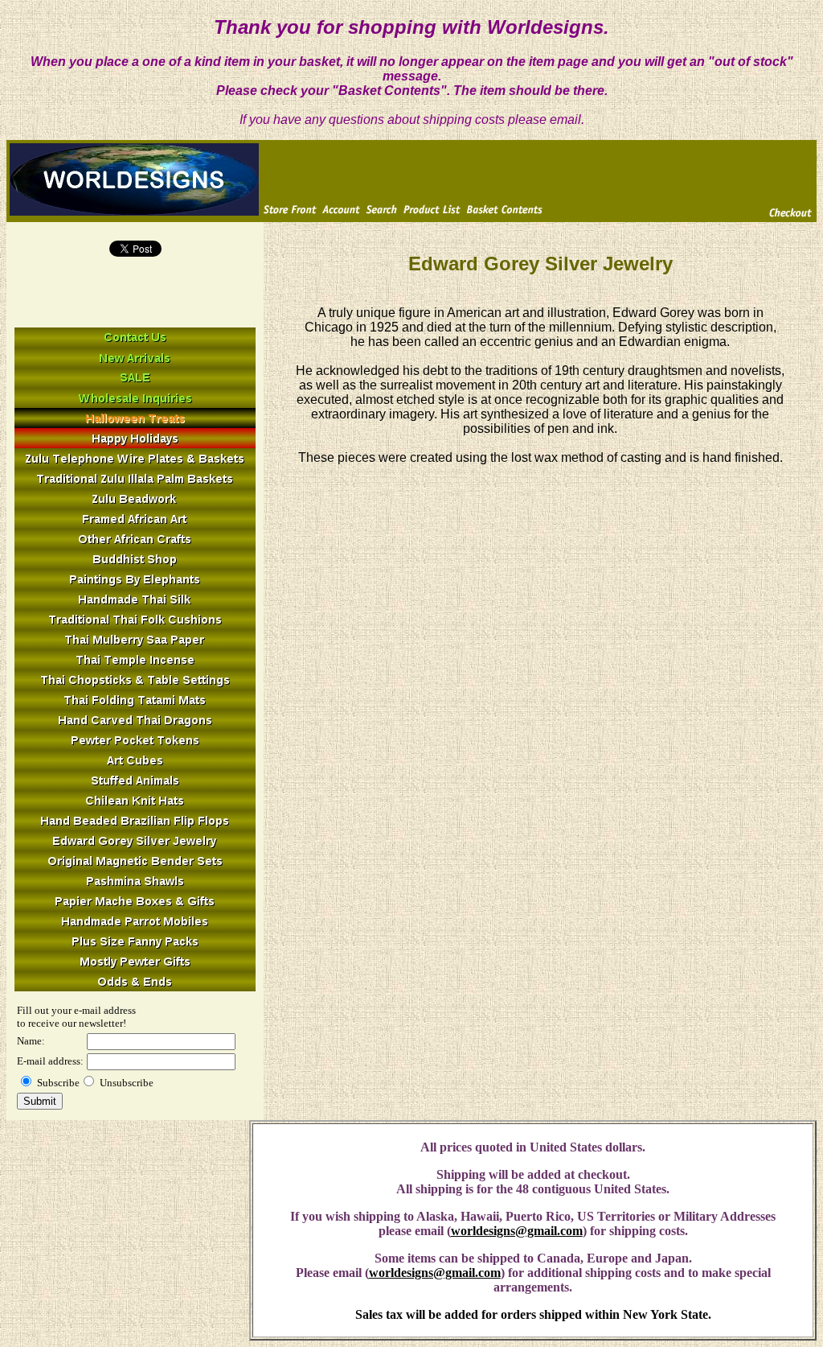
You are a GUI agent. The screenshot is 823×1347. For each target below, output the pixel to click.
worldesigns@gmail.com (517, 1231)
